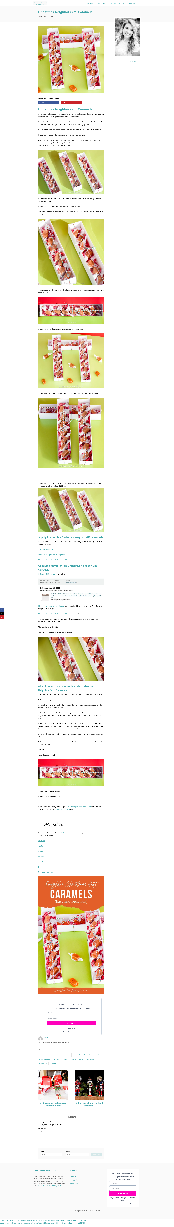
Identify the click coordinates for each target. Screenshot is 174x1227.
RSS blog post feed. (45, 872)
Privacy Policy (71, 1028)
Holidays (66, 1042)
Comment (42, 1129)
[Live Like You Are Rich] (49, 3)
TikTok (40, 862)
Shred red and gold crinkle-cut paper (51, 555)
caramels (49, 1055)
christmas (58, 1055)
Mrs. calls (56, 1059)
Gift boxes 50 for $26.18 (47, 549)
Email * (69, 1151)
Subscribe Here (67, 833)
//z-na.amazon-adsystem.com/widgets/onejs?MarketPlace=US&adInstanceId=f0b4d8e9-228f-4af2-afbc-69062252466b (43, 1220)
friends (66, 1055)
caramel (41, 1055)
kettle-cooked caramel (44, 1059)
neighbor (65, 1059)
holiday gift (87, 1055)
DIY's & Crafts (60, 1042)
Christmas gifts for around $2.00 (79, 807)
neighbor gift (90, 1059)
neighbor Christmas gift (77, 1059)
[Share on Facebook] (2, 610)
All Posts (40, 1042)
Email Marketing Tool (73, 1032)
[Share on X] (2, 613)
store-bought (55, 1063)
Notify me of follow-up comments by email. (55, 1122)
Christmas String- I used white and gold (52, 560)
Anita (46, 1037)
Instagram (41, 851)
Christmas (46, 1042)
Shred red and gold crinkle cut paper (51, 606)
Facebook (41, 856)
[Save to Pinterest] (2, 617)
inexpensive (97, 1055)
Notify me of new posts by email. (51, 1125)
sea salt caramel (43, 1063)
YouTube (41, 846)
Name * (43, 1151)
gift (73, 1055)
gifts (79, 1055)
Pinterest (41, 841)
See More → (135, 61)
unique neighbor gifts (62, 809)
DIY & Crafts (52, 1042)
